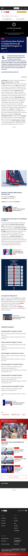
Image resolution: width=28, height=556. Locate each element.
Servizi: (15, 515)
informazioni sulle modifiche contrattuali (12, 549)
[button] (12, 554)
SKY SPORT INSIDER (21, 12)
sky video (3, 523)
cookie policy (17, 538)
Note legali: (3, 535)
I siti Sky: (3, 515)
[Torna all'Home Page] (6, 12)
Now (15, 523)
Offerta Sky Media (5, 544)
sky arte (3, 525)
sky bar (15, 525)
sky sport (3, 518)
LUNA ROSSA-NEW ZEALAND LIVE (9, 72)
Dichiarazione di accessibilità (17, 541)
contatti (10, 550)
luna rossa (5, 414)
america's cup (15, 414)
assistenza (6, 550)
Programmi (16, 530)
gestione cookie (5, 538)
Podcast (20, 306)
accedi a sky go (21, 510)
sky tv (15, 518)
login (25, 8)
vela (23, 414)
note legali (3, 540)
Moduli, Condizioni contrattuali (17, 548)
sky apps (16, 520)
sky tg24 (3, 520)
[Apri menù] (1, 12)
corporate (16, 544)
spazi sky (16, 528)
